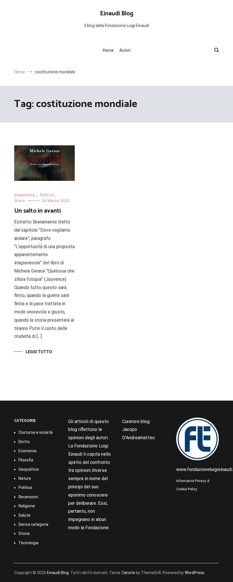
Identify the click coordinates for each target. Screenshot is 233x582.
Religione (26, 506)
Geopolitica (24, 195)
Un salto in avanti (37, 211)
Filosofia (25, 460)
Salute (24, 515)
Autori (124, 50)
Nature (24, 478)
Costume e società (35, 432)
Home (108, 50)
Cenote (128, 572)
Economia (27, 451)
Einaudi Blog (116, 13)
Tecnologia (28, 543)
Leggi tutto (39, 351)
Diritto (24, 441)
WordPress (194, 572)
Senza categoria (33, 524)
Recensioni (28, 497)
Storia (19, 201)
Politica (47, 195)
